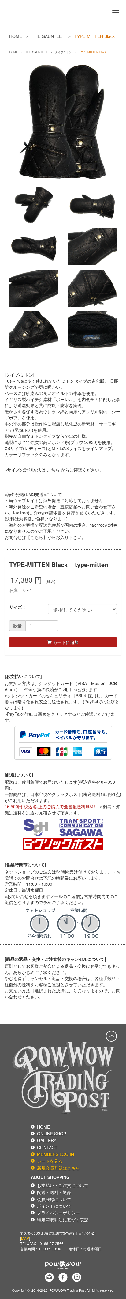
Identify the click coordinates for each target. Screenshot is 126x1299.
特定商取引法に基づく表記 (62, 1220)
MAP (25, 1238)
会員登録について (54, 1199)
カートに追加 (65, 642)
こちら (53, 470)
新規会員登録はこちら (58, 1168)
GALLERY (46, 1140)
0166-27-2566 (52, 1243)
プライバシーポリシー (58, 1213)
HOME (15, 36)
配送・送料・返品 (54, 1192)
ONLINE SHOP (51, 1133)
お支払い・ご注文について (62, 1185)
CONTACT (47, 1147)
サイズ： (17, 607)
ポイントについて (54, 1206)
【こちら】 (36, 537)
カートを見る (50, 1161)
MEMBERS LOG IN (55, 1154)
